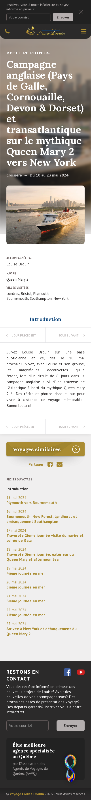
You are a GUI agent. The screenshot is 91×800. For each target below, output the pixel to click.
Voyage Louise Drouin (27, 794)
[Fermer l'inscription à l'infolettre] (81, 12)
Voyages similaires (37, 449)
